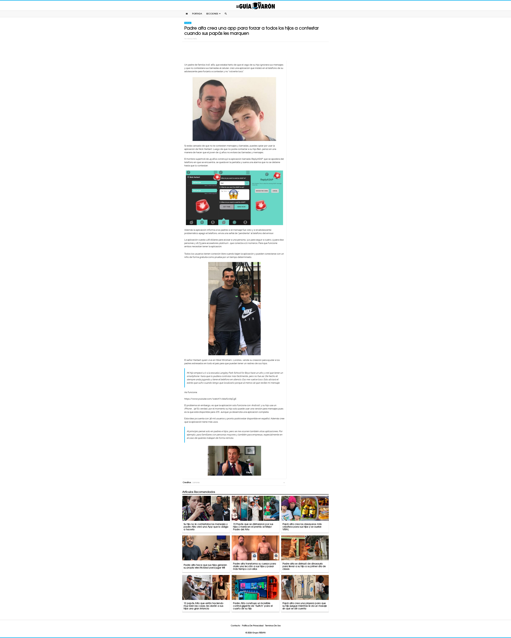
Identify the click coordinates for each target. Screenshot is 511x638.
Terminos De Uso (273, 625)
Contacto (235, 625)
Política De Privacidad (252, 625)
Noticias (188, 23)
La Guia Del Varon (255, 5)
